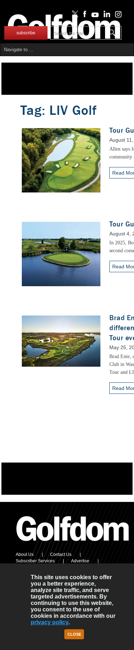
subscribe (25, 32)
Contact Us (60, 554)
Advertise (80, 560)
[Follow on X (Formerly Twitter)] (73, 15)
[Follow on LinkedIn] (105, 15)
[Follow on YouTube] (93, 15)
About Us (25, 554)
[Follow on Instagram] (116, 15)
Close (74, 634)
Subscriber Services (35, 560)
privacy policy (49, 622)
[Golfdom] (73, 544)
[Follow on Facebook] (83, 15)
